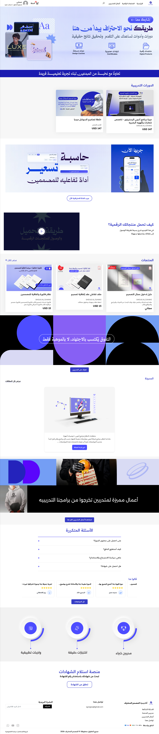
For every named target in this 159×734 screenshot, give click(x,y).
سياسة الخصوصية (11, 731)
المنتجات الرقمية (128, 3)
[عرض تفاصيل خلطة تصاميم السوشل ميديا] (79, 103)
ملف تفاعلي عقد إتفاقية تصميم (86, 294)
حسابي (19, 2)
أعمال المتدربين (114, 3)
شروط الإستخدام (23, 731)
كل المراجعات (79, 602)
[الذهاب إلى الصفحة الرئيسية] (151, 3)
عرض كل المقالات (13, 381)
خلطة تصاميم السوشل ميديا (87, 119)
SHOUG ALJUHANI (144, 126)
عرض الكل (12, 260)
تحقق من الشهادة (79, 684)
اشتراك (47, 706)
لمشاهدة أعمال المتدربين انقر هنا (79, 520)
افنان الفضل (96, 125)
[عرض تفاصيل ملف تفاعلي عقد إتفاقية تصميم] (79, 278)
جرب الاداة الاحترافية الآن (79, 198)
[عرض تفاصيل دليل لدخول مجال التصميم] (130, 278)
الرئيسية (140, 3)
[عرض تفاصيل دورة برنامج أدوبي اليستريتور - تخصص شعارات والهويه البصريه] (130, 103)
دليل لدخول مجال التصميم (139, 294)
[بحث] (103, 3)
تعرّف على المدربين (79, 370)
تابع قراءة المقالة (79, 447)
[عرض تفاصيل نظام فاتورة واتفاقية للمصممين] (29, 278)
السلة (33, 3)
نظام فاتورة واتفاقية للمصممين (36, 294)
